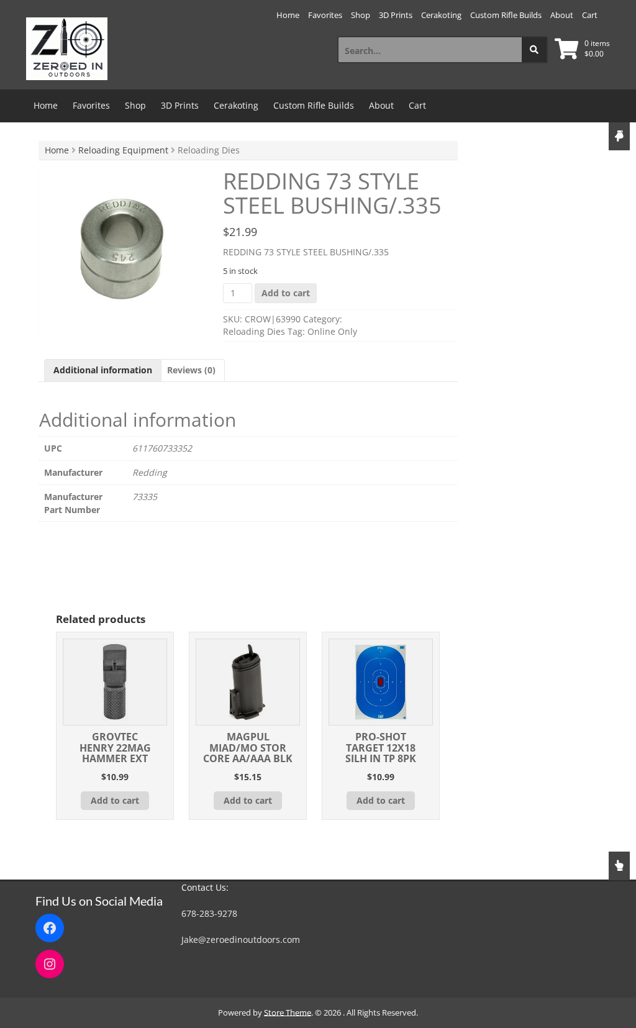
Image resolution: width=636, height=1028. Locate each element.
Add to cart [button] (115, 800)
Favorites (325, 14)
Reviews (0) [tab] (191, 370)
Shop (360, 14)
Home (287, 14)
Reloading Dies (254, 331)
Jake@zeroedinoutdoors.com (240, 939)
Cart (589, 14)
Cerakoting (441, 14)
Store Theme (287, 1012)
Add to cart (285, 293)
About (561, 14)
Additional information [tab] (102, 370)
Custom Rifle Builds (506, 14)
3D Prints (395, 14)
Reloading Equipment (123, 150)
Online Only (332, 331)
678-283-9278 (209, 913)
